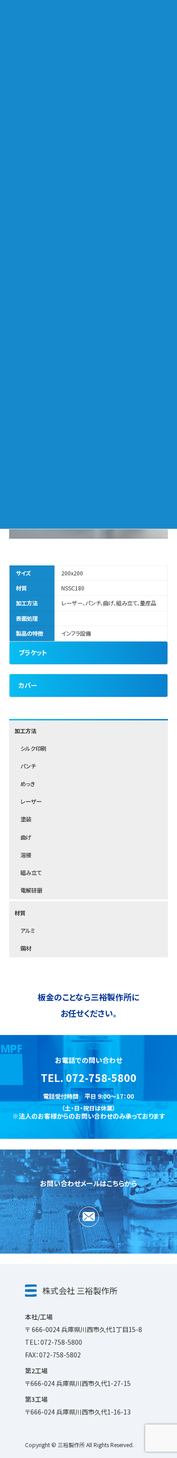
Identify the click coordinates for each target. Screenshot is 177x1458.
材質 (20, 913)
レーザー (31, 802)
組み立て (31, 873)
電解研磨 (31, 891)
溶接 (25, 855)
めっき (27, 784)
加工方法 (25, 731)
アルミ (27, 931)
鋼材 (25, 948)
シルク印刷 (33, 748)
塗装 (25, 820)
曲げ (25, 837)
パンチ (28, 766)
